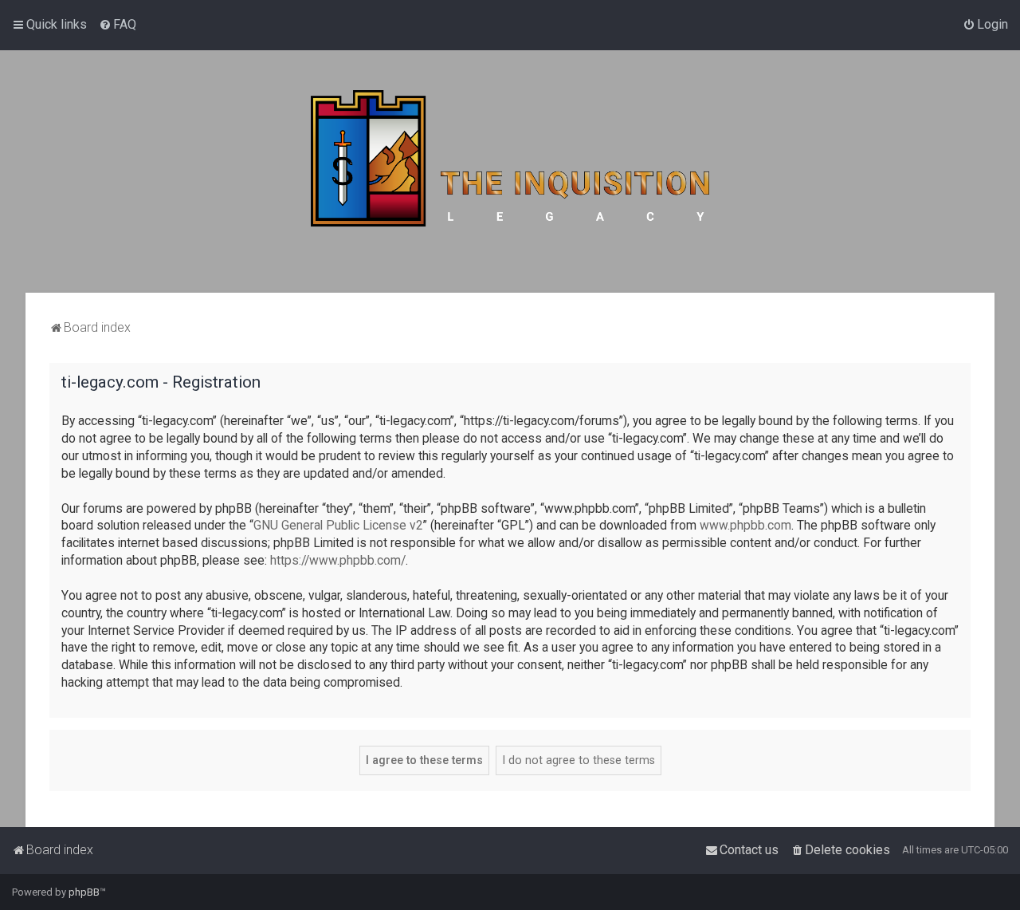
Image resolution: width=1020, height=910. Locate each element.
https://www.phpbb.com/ (338, 560)
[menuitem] (117, 25)
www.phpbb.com (745, 525)
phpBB (84, 892)
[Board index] (510, 171)
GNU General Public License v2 (338, 525)
